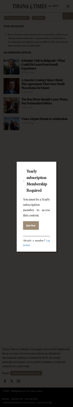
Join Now (31, 225)
